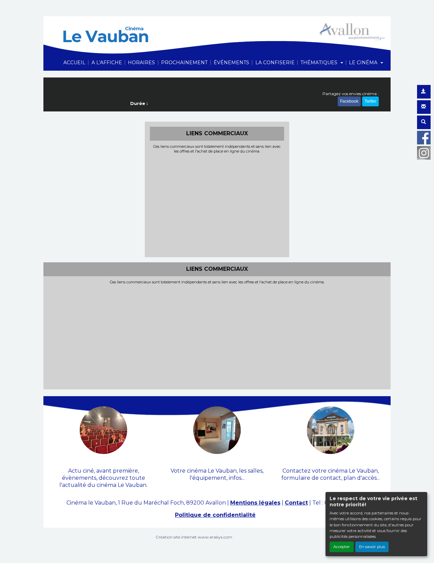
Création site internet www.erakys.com (194, 537)
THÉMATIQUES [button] (319, 62)
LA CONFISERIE (275, 62)
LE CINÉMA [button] (364, 62)
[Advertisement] (217, 204)
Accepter (341, 546)
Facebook (349, 101)
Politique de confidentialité (215, 515)
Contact (296, 502)
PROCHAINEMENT (184, 62)
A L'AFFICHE (107, 62)
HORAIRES (141, 62)
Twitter (370, 101)
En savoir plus (372, 546)
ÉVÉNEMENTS (231, 62)
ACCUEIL (74, 62)
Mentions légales (255, 502)
